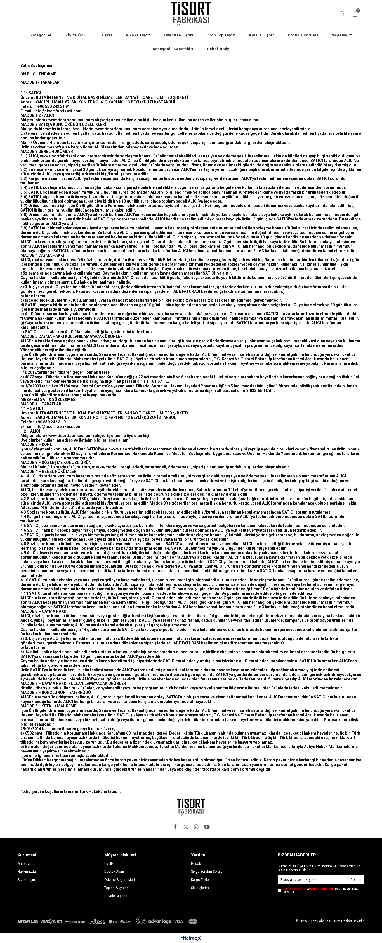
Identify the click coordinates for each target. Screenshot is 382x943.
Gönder (356, 880)
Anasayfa (25, 864)
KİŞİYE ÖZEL (76, 35)
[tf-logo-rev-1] (191, 807)
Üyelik (109, 864)
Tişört (106, 35)
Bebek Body (218, 49)
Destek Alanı (114, 872)
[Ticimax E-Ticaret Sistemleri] (191, 939)
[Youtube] (207, 826)
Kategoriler (41, 35)
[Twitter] (185, 826)
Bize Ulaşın (26, 880)
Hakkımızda (27, 872)
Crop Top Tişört (221, 35)
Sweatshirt (342, 35)
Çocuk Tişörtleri (303, 35)
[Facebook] (175, 826)
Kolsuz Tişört (261, 35)
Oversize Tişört (178, 35)
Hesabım (198, 864)
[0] (353, 14)
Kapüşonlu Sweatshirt (173, 49)
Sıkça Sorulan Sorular (207, 872)
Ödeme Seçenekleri (119, 880)
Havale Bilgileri (115, 896)
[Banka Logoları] (108, 921)
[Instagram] (196, 826)
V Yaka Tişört (138, 35)
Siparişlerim (200, 888)
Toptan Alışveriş (116, 888)
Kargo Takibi (200, 880)
